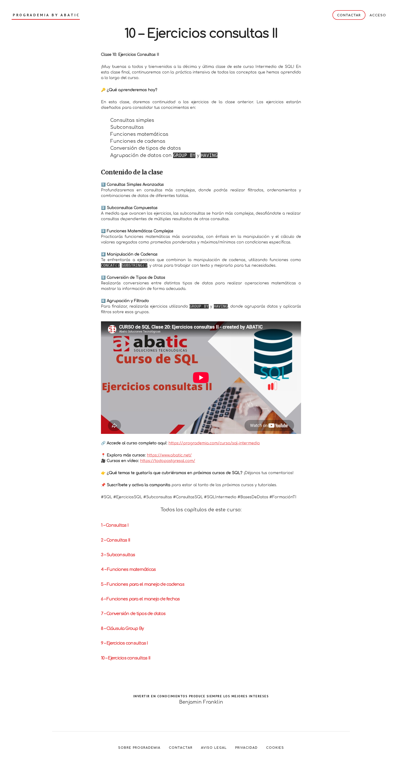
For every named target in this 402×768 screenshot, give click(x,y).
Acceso (378, 15)
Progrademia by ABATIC (46, 15)
